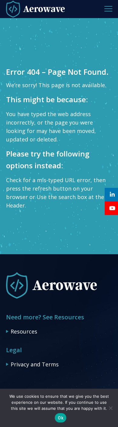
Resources (24, 331)
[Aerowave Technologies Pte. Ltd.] (51, 297)
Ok (60, 418)
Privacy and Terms (35, 364)
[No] (110, 408)
